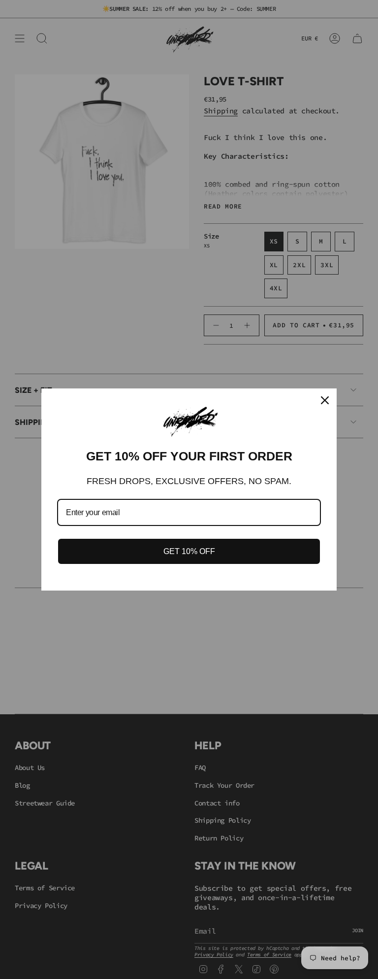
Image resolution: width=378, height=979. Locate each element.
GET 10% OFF (189, 551)
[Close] (325, 400)
